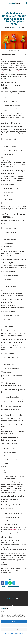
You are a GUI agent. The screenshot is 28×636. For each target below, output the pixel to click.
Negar (14, 625)
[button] (26, 608)
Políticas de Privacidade (8, 633)
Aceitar (14, 621)
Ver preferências (14, 629)
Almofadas (13, 529)
